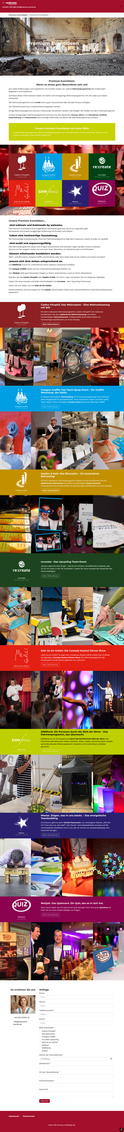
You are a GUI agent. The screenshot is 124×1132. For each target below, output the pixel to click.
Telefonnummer (47, 1010)
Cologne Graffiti (19, 269)
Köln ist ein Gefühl (43, 286)
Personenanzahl (47, 1081)
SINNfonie (16, 265)
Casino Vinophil (30, 277)
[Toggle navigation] (121, 6)
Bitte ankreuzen (46, 1028)
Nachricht (43, 1089)
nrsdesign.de (69, 1125)
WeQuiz (16, 273)
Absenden (44, 1101)
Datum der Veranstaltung (51, 1055)
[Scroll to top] (119, 1127)
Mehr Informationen (51, 324)
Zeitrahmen (45, 1063)
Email (42, 1019)
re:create (61, 281)
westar (48, 290)
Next (121, 357)
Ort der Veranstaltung (49, 1072)
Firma (41, 993)
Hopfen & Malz (48, 277)
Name (42, 1002)
